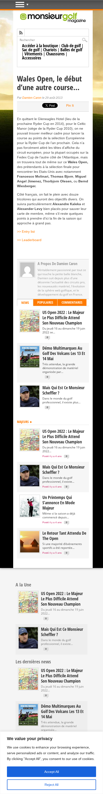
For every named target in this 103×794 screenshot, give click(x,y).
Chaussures (55, 54)
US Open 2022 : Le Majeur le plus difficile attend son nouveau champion (63, 317)
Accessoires (31, 58)
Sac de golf (31, 49)
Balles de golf (71, 49)
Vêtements (33, 54)
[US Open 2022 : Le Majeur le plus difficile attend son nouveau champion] (29, 331)
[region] (51, 762)
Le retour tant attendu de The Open (64, 535)
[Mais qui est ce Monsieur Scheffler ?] (29, 406)
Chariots (50, 49)
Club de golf (71, 45)
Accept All (51, 772)
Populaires (45, 302)
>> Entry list (26, 231)
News (25, 302)
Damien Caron (31, 97)
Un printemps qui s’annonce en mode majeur (58, 502)
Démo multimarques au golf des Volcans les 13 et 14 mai (63, 353)
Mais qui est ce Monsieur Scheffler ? (63, 390)
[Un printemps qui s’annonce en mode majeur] (29, 516)
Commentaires (72, 302)
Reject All (51, 785)
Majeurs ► (25, 421)
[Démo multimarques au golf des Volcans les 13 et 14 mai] (29, 366)
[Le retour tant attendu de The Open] (29, 551)
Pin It (70, 105)
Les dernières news (33, 661)
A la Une (23, 584)
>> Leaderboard (29, 240)
